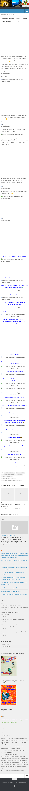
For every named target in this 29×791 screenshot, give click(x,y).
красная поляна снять (21, 754)
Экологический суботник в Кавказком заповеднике (6, 504)
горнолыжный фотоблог (10, 472)
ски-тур (9, 764)
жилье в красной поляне (11, 754)
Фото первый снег (21, 745)
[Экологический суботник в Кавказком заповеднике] (7, 494)
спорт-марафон (4, 768)
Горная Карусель (13, 740)
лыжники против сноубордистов (8, 478)
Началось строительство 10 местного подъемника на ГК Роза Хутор (14, 568)
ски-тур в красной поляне (18, 764)
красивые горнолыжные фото (8, 474)
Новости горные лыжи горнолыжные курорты (12, 564)
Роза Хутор (19, 480)
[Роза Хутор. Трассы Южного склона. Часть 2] (21, 494)
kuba (3, 24)
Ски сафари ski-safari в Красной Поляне (11, 591)
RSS (3, 716)
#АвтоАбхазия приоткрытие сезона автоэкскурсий (14, 560)
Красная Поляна (9, 742)
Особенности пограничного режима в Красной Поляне (12, 573)
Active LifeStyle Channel (7, 551)
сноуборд (16, 766)
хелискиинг (11, 770)
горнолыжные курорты (19, 750)
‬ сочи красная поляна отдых (18, 770)
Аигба (15, 738)
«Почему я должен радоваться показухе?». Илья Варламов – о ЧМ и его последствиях (13, 578)
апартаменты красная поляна (8, 746)
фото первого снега (16, 768)
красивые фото (19, 474)
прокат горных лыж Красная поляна (13, 762)
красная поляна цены (17, 756)
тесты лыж (9, 768)
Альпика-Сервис (21, 738)
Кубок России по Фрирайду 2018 (9, 588)
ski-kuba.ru (11, 738)
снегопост (11, 766)
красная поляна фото (7, 756)
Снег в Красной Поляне (12, 745)
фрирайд (4, 770)
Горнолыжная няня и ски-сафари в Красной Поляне (14, 594)
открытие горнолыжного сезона (16, 758)
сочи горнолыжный (22, 766)
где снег (10, 750)
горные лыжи (7, 752)
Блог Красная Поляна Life (8, 14)
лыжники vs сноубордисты (7, 476)
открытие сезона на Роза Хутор (8, 480)
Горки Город (4, 740)
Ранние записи (5, 644)
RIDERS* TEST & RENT (5, 738)
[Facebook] (14, 786)
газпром (6, 750)
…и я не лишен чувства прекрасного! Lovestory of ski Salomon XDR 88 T (14, 583)
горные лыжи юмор (20, 472)
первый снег (20, 760)
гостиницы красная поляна (18, 752)
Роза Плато (19, 742)
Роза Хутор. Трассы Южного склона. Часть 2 (20, 504)
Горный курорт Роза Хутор (23, 740)
